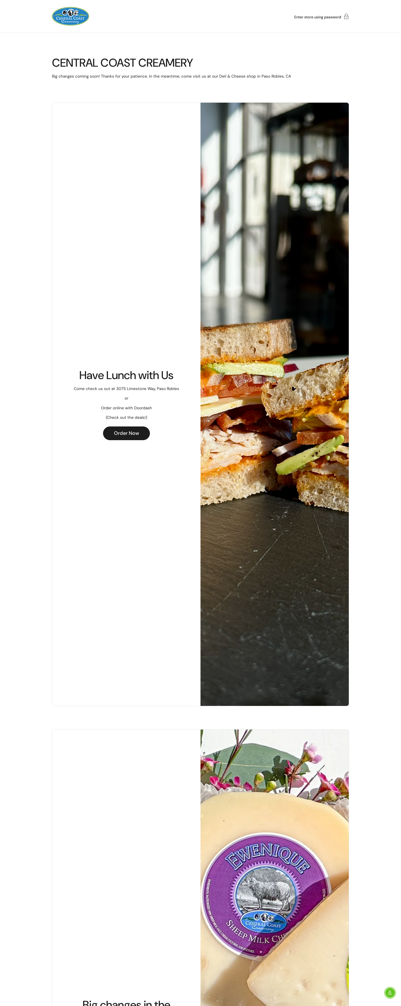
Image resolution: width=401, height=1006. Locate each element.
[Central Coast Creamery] (70, 16)
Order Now (126, 433)
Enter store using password (317, 17)
